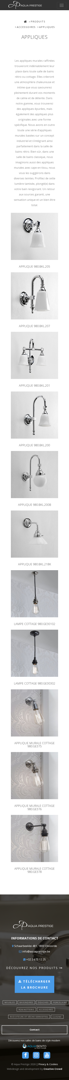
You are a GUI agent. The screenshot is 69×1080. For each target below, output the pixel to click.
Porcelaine (60, 1002)
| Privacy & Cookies (47, 1064)
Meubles (10, 1002)
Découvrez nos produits (32, 968)
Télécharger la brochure (36, 984)
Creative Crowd (53, 1068)
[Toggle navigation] (61, 5)
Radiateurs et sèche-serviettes (29, 1016)
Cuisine (57, 1016)
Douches (43, 1002)
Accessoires (26, 27)
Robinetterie (26, 1009)
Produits (38, 21)
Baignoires (26, 1002)
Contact (35, 1029)
